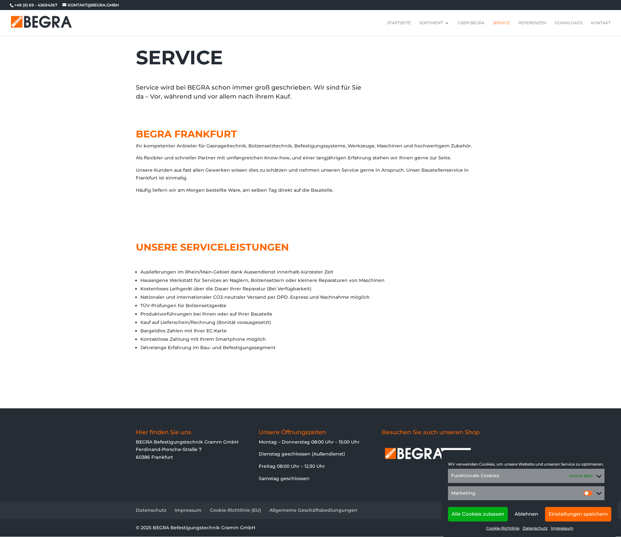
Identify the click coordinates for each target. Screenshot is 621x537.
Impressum (562, 528)
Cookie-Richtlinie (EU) (235, 510)
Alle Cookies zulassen (478, 514)
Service (501, 23)
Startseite (399, 23)
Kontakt (601, 23)
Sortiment (431, 23)
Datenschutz (535, 528)
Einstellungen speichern (578, 514)
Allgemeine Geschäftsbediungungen (313, 510)
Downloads (569, 23)
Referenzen (532, 23)
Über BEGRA (471, 23)
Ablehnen (526, 514)
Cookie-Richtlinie (502, 528)
